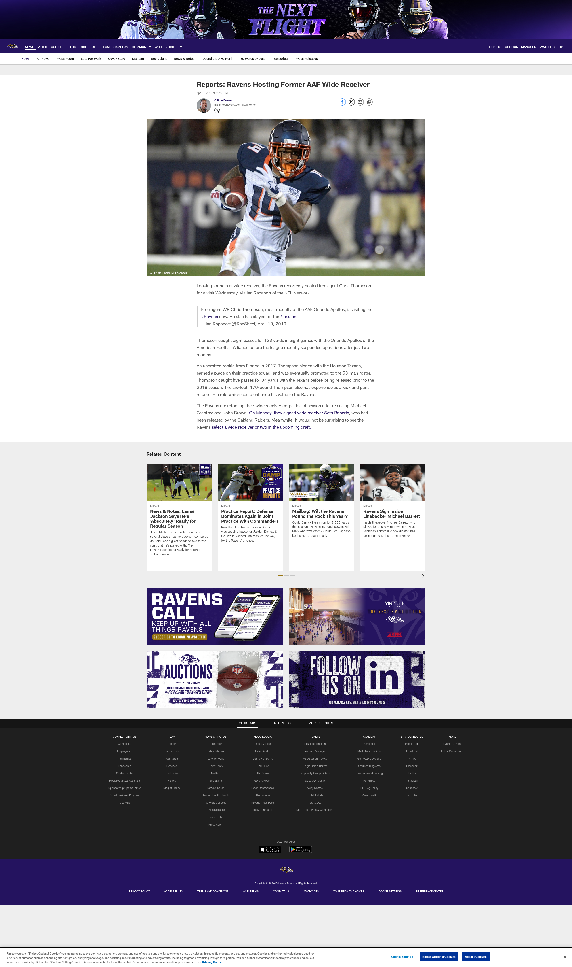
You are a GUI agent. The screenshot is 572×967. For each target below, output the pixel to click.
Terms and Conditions (213, 891)
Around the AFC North (215, 795)
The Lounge (263, 795)
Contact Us (124, 743)
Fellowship (124, 765)
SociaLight (215, 780)
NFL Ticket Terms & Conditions (314, 809)
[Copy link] (369, 102)
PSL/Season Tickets (315, 758)
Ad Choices (311, 891)
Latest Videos (263, 743)
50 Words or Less (215, 802)
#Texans (288, 316)
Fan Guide (369, 780)
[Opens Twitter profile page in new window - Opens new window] (217, 110)
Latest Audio (262, 751)
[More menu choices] (180, 46)
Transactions (171, 751)
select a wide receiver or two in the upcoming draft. (261, 427)
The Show (263, 773)
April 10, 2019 (272, 323)
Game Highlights (263, 758)
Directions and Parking (369, 773)
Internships (124, 758)
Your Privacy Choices (348, 891)
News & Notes (215, 787)
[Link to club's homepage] (12, 46)
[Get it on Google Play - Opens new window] (300, 851)
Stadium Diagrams (369, 765)
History (172, 780)
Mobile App (412, 743)
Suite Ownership (315, 780)
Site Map (125, 802)
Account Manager (314, 751)
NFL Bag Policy (369, 787)
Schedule (369, 743)
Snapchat (412, 787)
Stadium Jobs (124, 773)
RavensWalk (369, 795)
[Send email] (360, 104)
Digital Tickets (315, 795)
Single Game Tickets (315, 765)
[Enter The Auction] (215, 679)
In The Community (452, 751)
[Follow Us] (357, 679)
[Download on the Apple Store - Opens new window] (269, 850)
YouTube (412, 795)
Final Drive (263, 765)
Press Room (215, 824)
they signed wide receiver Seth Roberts (311, 412)
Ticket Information (315, 743)
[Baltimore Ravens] (286, 870)
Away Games (315, 787)
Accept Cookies (476, 956)
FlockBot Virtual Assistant (124, 780)
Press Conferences (262, 787)
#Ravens (209, 316)
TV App (412, 758)
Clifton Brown (223, 100)
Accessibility (173, 891)
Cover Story (216, 765)
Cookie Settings (390, 891)
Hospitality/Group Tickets (315, 773)
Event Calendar (452, 743)
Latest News (216, 743)
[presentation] (423, 576)
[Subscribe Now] (215, 616)
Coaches (171, 765)
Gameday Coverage (369, 758)
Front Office (172, 773)
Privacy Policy (139, 891)
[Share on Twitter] (351, 104)
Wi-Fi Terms (251, 891)
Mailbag (216, 773)
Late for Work (216, 758)
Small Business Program (125, 795)
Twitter (412, 773)
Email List (412, 751)
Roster (172, 743)
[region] (286, 957)
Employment (124, 751)
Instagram (412, 780)
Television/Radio (263, 809)
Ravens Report (262, 780)
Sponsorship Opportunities (124, 787)
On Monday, (261, 412)
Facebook (412, 765)
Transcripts (215, 817)
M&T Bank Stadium (369, 751)
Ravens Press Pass (262, 802)
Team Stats (172, 758)
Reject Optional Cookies (439, 956)
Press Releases (216, 809)
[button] (280, 575)
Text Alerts (315, 802)
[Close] (565, 957)
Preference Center (429, 891)
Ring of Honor (171, 787)
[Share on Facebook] (342, 104)
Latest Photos (216, 751)
